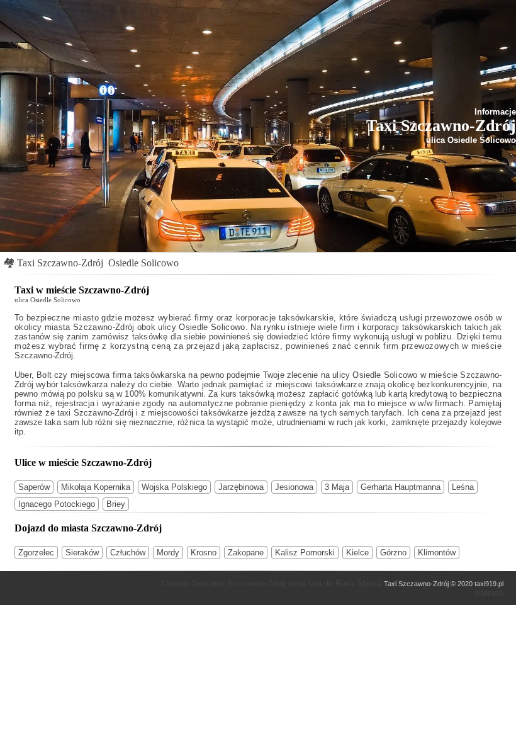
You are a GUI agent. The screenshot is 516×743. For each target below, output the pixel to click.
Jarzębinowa (241, 487)
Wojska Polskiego (174, 487)
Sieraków (82, 552)
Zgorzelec (36, 552)
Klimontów (437, 552)
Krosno (203, 552)
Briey (115, 504)
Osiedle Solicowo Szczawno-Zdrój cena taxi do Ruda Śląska (272, 583)
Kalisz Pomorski (305, 552)
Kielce (357, 552)
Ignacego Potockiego (56, 504)
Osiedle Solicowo (143, 263)
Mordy (168, 552)
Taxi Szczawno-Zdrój (60, 263)
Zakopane (246, 552)
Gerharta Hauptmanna (400, 487)
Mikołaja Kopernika (95, 487)
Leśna (463, 487)
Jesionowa (294, 487)
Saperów (34, 487)
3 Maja (337, 487)
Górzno (393, 552)
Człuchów (127, 552)
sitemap (488, 593)
